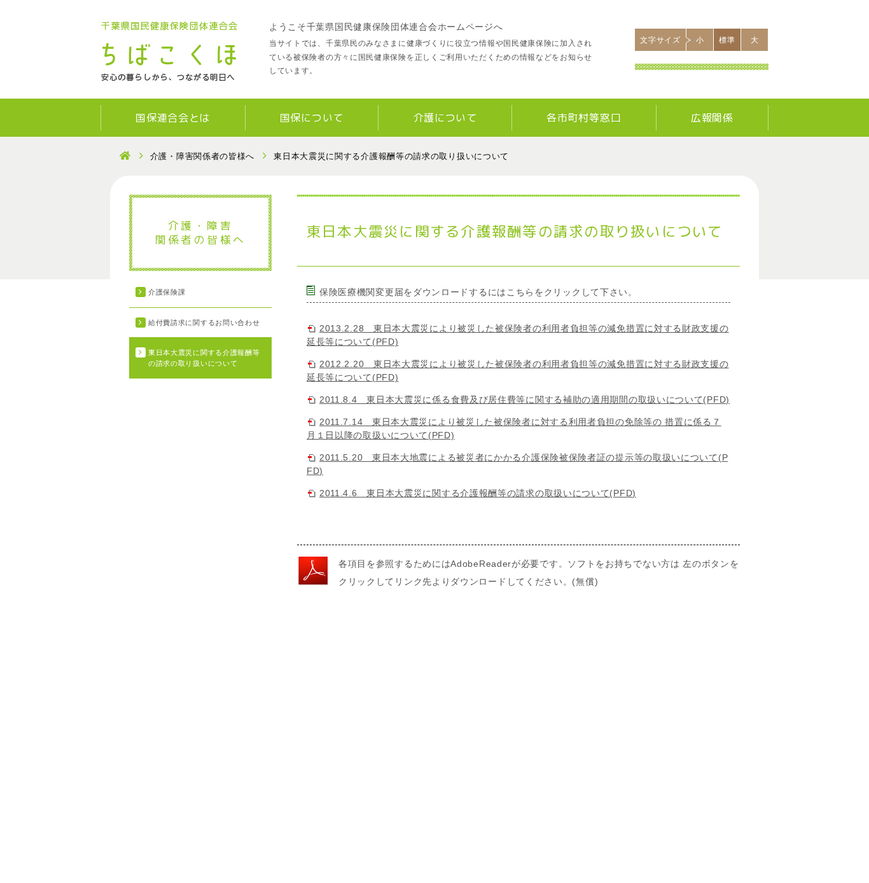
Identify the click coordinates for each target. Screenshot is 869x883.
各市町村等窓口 (583, 118)
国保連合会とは (173, 118)
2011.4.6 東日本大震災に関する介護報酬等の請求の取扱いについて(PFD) (477, 493)
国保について (312, 118)
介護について (445, 118)
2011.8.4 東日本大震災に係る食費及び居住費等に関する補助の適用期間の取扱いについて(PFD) (524, 399)
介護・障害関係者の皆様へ (202, 156)
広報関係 (712, 118)
